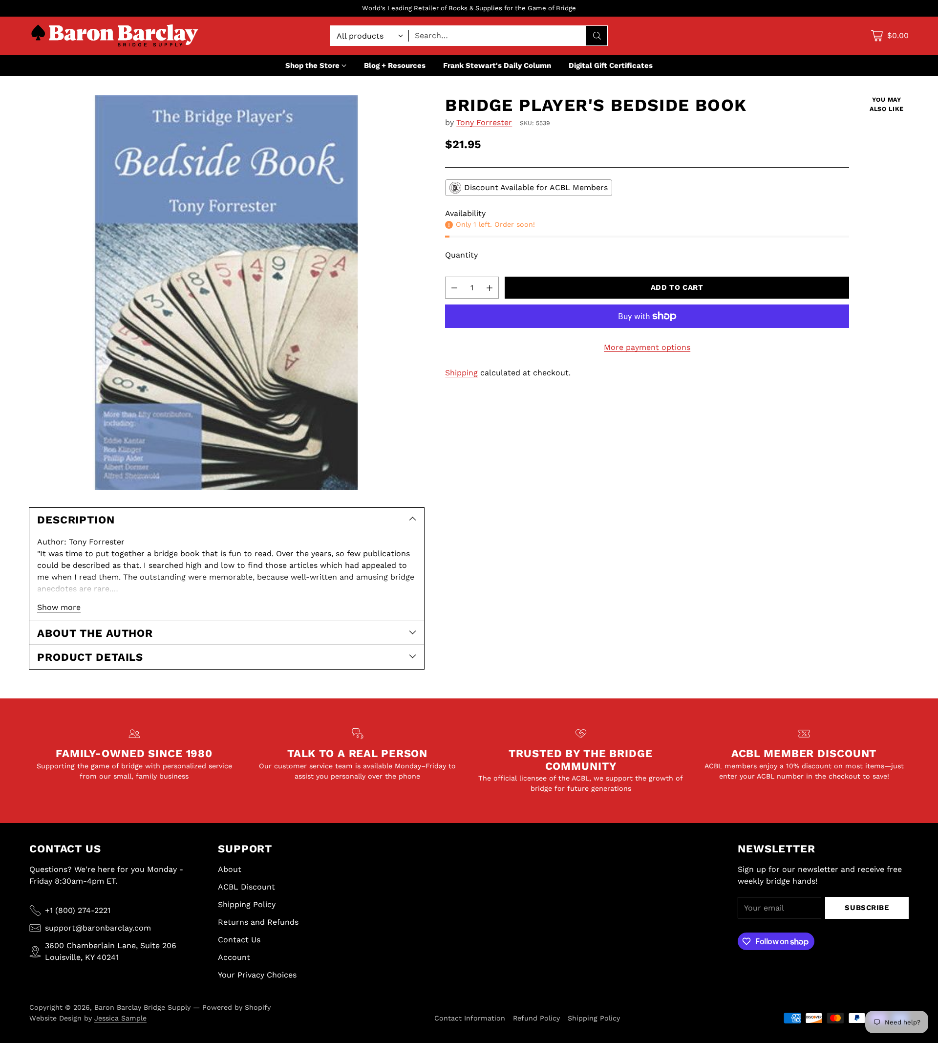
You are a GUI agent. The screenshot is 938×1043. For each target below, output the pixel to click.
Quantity (461, 255)
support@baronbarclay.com (98, 928)
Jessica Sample (120, 1018)
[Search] (597, 35)
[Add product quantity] (489, 287)
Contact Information (469, 1018)
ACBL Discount (246, 886)
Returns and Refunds (258, 922)
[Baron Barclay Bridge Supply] (114, 35)
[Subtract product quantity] (454, 287)
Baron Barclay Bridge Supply (142, 1007)
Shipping (461, 372)
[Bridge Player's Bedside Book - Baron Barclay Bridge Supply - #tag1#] (226, 292)
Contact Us (239, 939)
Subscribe (867, 907)
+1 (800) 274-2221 (77, 910)
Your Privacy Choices (257, 974)
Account (234, 957)
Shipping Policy (247, 904)
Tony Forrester (484, 122)
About (229, 869)
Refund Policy (536, 1018)
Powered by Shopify (236, 1007)
